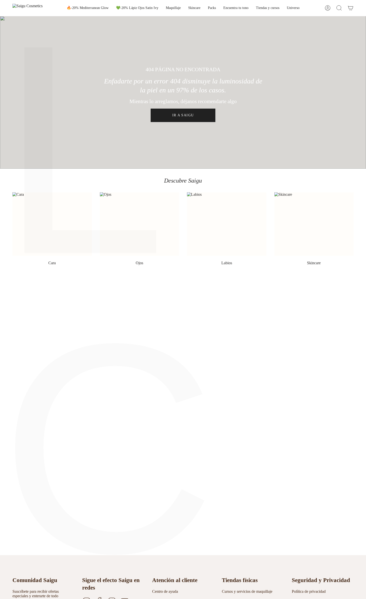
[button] (173, 8)
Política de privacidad (309, 591)
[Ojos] (139, 224)
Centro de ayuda (165, 591)
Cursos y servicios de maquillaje (247, 591)
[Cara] (52, 224)
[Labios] (226, 224)
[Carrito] (350, 8)
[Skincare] (314, 224)
